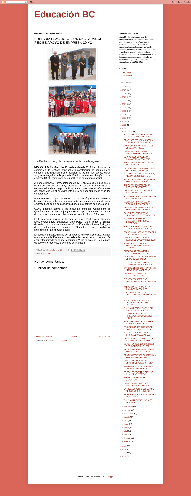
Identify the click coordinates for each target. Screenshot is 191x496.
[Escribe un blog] (75, 250)
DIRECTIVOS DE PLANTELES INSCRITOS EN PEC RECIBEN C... (139, 252)
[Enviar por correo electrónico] (72, 250)
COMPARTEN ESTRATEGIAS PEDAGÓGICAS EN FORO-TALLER (139, 214)
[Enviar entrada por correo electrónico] (67, 250)
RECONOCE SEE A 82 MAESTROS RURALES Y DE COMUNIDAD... (138, 141)
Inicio (74, 336)
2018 (124, 115)
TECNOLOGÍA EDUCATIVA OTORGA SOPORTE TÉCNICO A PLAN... (139, 351)
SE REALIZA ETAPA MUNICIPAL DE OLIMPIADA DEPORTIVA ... (138, 373)
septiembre (129, 414)
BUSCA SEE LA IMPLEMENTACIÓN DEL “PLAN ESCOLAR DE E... (138, 136)
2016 (124, 121)
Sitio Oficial (126, 73)
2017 (124, 118)
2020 (124, 108)
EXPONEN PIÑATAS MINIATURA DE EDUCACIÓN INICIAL (138, 147)
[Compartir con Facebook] (80, 250)
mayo (126, 428)
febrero (127, 438)
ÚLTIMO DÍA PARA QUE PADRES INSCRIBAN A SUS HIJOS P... (137, 384)
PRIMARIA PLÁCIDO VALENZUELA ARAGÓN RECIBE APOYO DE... (138, 209)
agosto (127, 417)
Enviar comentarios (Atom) (56, 341)
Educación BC (64, 14)
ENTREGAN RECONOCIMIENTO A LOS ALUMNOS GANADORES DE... (140, 269)
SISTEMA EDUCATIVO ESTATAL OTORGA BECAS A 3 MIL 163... (137, 334)
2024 (124, 94)
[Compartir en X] (78, 250)
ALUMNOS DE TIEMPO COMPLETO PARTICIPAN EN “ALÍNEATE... (138, 309)
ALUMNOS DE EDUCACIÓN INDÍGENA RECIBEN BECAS (140, 197)
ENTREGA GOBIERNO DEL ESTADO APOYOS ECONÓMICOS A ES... (139, 390)
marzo (127, 434)
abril (126, 431)
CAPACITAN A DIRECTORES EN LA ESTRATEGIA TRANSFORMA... (138, 339)
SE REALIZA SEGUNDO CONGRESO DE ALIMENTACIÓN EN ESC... (139, 345)
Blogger (110, 477)
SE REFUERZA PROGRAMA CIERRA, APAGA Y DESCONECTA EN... (139, 175)
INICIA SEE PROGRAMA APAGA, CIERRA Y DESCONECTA (137, 186)
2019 (124, 111)
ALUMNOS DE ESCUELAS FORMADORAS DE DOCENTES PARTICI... (138, 316)
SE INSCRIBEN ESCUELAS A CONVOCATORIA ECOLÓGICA (137, 158)
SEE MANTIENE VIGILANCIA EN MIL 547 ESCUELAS (139, 164)
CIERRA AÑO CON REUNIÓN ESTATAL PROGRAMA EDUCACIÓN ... (140, 169)
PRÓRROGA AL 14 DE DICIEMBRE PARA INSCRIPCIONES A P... (138, 367)
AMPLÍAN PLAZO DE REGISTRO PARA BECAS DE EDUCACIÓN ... (140, 258)
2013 (124, 446)
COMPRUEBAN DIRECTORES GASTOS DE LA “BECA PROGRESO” (140, 239)
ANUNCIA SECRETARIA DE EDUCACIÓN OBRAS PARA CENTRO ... (136, 245)
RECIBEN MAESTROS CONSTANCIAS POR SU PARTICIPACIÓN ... (140, 356)
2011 (124, 453)
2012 (124, 449)
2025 (124, 90)
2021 (124, 104)
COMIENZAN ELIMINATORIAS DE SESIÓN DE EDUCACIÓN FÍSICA (138, 362)
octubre (127, 410)
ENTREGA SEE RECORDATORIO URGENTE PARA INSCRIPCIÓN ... (139, 263)
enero (126, 441)
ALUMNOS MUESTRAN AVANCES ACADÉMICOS (138, 401)
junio (126, 424)
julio (126, 421)
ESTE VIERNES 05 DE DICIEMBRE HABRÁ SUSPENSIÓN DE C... (138, 323)
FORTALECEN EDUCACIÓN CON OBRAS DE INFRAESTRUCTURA (139, 228)
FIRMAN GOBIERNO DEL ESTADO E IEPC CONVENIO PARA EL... (139, 275)
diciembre (128, 132)
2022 (124, 101)
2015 (124, 125)
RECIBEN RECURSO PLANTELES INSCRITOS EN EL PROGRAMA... (139, 152)
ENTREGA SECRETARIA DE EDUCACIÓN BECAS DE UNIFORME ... (140, 281)
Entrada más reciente (43, 336)
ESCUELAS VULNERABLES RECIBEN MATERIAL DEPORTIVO (140, 233)
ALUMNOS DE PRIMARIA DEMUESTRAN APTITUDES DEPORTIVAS (136, 221)
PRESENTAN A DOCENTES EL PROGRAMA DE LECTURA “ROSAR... (136, 302)
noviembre (128, 407)
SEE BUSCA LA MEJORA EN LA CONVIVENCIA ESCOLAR (137, 288)
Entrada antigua (103, 336)
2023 (124, 97)
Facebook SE (127, 76)
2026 (124, 87)
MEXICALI (47, 253)
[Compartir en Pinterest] (83, 250)
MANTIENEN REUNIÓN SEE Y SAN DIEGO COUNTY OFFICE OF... (138, 203)
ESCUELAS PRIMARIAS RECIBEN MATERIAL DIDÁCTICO (138, 192)
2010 (124, 456)
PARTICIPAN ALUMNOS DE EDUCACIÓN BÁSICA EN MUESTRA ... (140, 295)
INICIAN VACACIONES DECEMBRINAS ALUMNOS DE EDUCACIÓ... (140, 180)
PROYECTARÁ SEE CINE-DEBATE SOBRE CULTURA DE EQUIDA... (138, 328)
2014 (124, 128)
